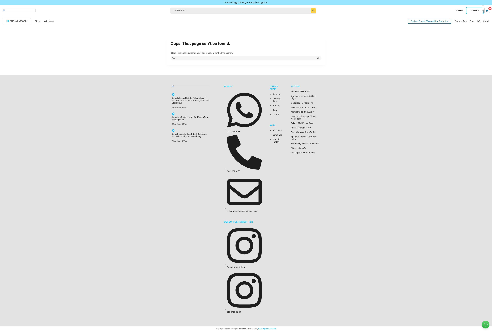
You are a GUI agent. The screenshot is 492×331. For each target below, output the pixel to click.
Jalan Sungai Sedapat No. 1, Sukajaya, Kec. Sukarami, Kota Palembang (189, 135)
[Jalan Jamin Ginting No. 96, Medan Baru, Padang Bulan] (173, 114)
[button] (16, 21)
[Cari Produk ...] (241, 11)
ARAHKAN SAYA (179, 107)
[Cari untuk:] (246, 58)
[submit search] (313, 10)
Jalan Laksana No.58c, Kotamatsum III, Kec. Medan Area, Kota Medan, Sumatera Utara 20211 (190, 100)
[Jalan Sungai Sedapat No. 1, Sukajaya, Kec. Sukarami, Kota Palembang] (173, 130)
